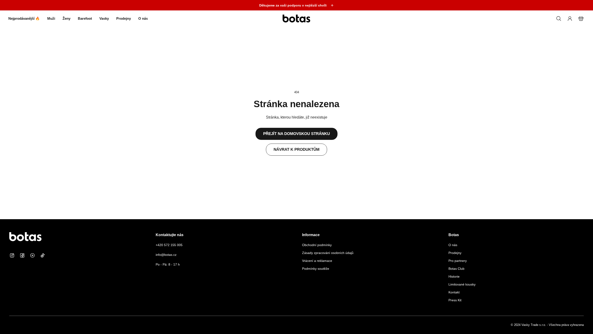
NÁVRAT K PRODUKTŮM (296, 149)
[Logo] (296, 18)
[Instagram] (12, 255)
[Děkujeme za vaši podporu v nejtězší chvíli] (296, 5)
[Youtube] (32, 255)
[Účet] (569, 18)
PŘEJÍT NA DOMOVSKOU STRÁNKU (296, 134)
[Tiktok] (43, 255)
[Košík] (581, 18)
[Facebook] (22, 255)
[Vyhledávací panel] (558, 18)
